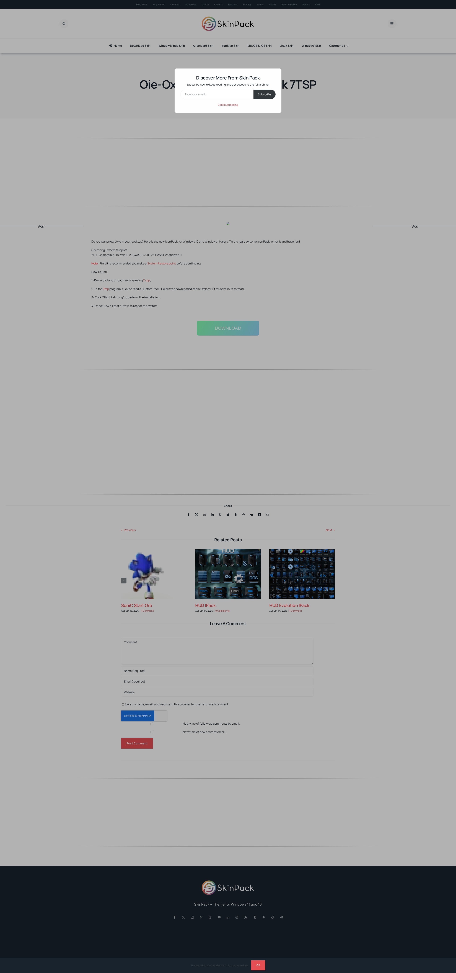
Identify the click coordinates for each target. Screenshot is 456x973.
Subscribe (264, 94)
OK (258, 965)
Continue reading (228, 104)
